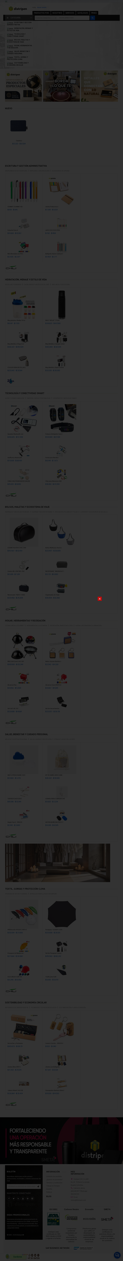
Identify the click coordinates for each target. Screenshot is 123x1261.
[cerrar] (100, 598)
